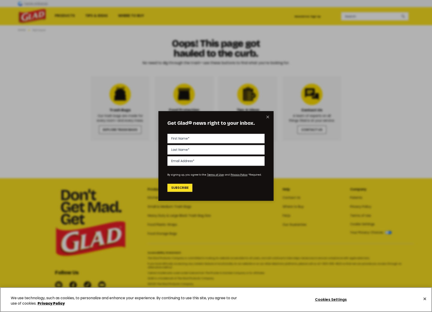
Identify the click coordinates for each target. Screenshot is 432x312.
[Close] (425, 299)
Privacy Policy (239, 174)
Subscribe (180, 187)
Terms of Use (215, 174)
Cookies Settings (331, 299)
